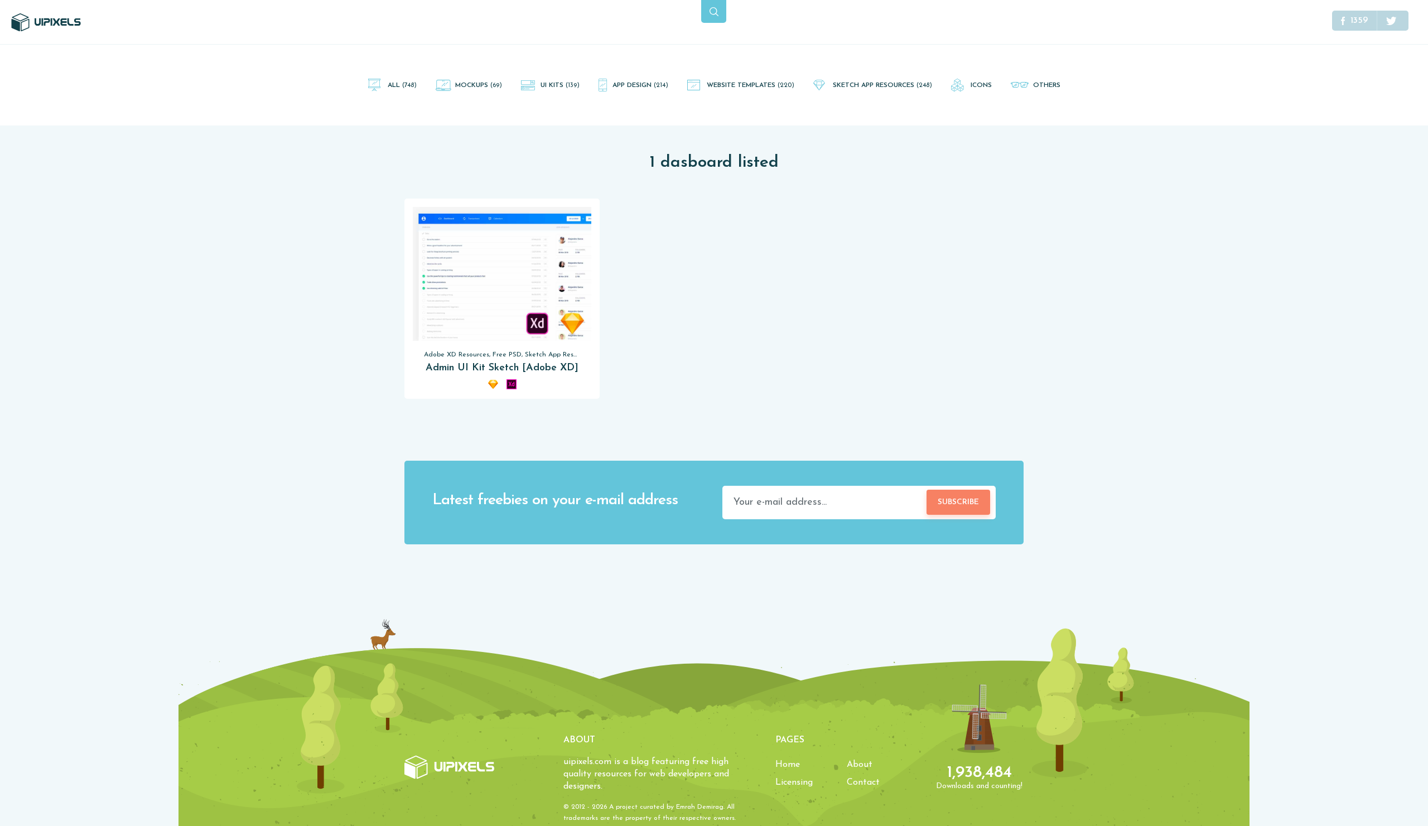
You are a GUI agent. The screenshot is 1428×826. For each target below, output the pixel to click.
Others (1046, 85)
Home (787, 764)
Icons (981, 85)
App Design (640, 85)
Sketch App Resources (882, 85)
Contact (863, 782)
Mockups (478, 85)
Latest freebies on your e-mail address (555, 500)
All (402, 85)
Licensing (794, 782)
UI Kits (560, 85)
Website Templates (750, 85)
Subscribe (958, 502)
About (859, 764)
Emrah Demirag (699, 807)
